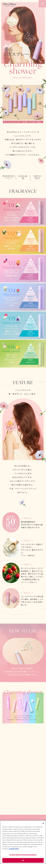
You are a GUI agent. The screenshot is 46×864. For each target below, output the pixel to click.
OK (23, 860)
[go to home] (9, 5)
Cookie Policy (14, 849)
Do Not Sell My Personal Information (23, 855)
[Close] (43, 823)
